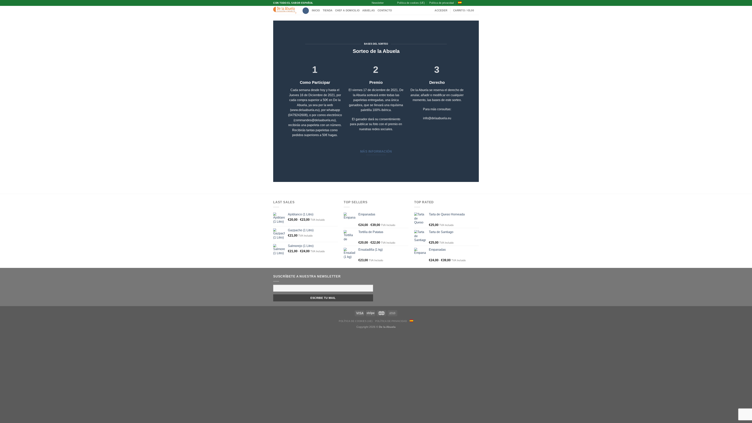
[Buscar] (306, 10)
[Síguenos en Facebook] (466, 3)
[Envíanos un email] (473, 3)
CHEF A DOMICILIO (347, 10)
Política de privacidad (441, 2)
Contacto (385, 10)
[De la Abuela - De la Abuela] (284, 10)
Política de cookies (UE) (411, 2)
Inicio (316, 10)
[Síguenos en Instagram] (469, 3)
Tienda (328, 10)
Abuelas (368, 10)
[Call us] (477, 3)
